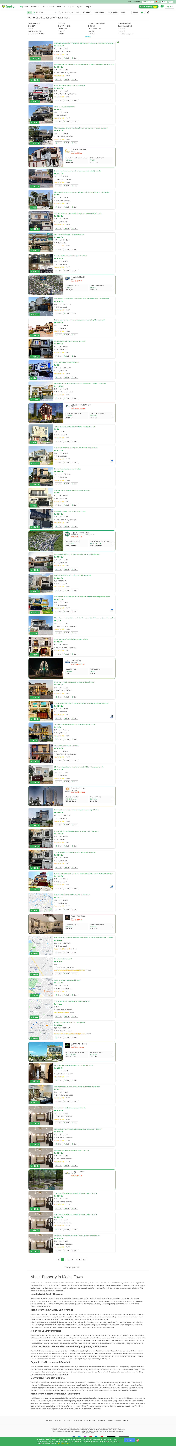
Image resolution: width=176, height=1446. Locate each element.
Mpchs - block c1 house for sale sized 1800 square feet (72, 575)
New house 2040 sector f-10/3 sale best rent (69, 234)
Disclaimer (87, 1420)
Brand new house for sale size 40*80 (66, 362)
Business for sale (37, 7)
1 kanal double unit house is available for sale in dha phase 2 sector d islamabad (80, 128)
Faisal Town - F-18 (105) (36, 34)
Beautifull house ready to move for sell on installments (72, 490)
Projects (71, 7)
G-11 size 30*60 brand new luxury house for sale (70, 256)
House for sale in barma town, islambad (67, 980)
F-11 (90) (61, 34)
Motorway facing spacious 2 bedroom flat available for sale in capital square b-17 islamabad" (85, 938)
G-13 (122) (121, 31)
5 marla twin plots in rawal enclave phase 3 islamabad (72, 1001)
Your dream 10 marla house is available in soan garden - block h (75, 1193)
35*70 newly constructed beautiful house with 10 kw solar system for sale (78, 767)
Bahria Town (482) (34, 23)
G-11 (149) (31, 28)
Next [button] (50, 52)
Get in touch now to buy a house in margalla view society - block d (76, 810)
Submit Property (148, 7)
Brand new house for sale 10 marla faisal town (69, 85)
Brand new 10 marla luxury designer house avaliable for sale (74, 682)
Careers (125, 1420)
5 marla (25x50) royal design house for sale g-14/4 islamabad (75, 852)
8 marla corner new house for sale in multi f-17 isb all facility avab (76, 448)
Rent (26, 7)
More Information (64, 1443)
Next (84, 1259)
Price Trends (101, 1420)
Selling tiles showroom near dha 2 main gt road (69, 1022)
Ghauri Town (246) (64, 26)
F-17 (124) (61, 31)
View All (88, 36)
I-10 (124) (91, 31)
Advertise (118, 1420)
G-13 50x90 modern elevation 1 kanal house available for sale (74, 724)
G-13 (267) (31, 26)
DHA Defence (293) (124, 23)
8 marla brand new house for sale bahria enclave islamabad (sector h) (77, 171)
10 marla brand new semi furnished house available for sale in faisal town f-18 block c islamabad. (86, 64)
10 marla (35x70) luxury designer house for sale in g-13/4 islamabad (77, 554)
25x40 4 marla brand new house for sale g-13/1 (70, 341)
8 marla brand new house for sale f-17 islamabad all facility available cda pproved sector (83, 873)
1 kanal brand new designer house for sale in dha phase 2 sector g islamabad (80, 383)
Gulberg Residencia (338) (96, 23)
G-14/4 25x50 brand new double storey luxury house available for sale (77, 213)
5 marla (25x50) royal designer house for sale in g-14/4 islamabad (76, 831)
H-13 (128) (121, 28)
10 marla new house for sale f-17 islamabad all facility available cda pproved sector (82, 597)
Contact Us (136, 1)
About (49, 1420)
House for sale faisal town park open (66, 746)
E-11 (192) (91, 26)
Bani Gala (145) (63, 28)
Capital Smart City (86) (125, 34)
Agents (79, 7)
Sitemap (110, 1420)
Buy (21, 7)
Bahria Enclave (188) (125, 26)
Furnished (50, 7)
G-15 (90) (91, 34)
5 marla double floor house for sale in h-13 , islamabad (72, 895)
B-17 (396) (61, 23)
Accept (129, 1440)
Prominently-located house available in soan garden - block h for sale (77, 1236)
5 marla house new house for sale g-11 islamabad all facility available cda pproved (81, 703)
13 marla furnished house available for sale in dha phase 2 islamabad (77, 1087)
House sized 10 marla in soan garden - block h (69, 1108)
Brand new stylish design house (64, 107)
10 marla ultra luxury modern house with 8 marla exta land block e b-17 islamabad (81, 299)
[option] (41, 50)
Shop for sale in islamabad (63, 959)
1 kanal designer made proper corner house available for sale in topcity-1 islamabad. (82, 192)
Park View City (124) (35, 31)
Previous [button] (31, 52)
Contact (57, 1420)
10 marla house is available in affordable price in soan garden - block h (77, 1129)
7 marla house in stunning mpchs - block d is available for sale (74, 426)
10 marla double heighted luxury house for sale (69, 511)
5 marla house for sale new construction (67, 469)
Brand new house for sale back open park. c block (71, 639)
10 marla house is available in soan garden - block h (71, 1150)
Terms (77, 1420)
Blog (129, 1)
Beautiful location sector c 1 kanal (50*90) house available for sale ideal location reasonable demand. (88, 43)
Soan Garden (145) (94, 28)
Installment (61, 7)
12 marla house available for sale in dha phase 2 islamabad (73, 1065)
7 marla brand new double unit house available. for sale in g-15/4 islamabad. (79, 320)
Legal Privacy (67, 1420)
